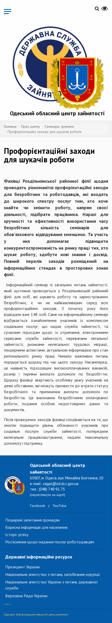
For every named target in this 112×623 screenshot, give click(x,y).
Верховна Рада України (26, 595)
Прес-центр (30, 126)
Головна (10, 126)
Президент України (22, 566)
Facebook (37, 505)
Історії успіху (16, 534)
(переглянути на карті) (47, 494)
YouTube (59, 505)
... (7, 602)
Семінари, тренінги (59, 126)
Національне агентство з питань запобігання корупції (52, 574)
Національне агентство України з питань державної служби (51, 584)
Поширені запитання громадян (32, 520)
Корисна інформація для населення (36, 527)
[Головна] (57, 67)
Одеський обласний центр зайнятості (57, 113)
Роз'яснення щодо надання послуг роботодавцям (49, 541)
